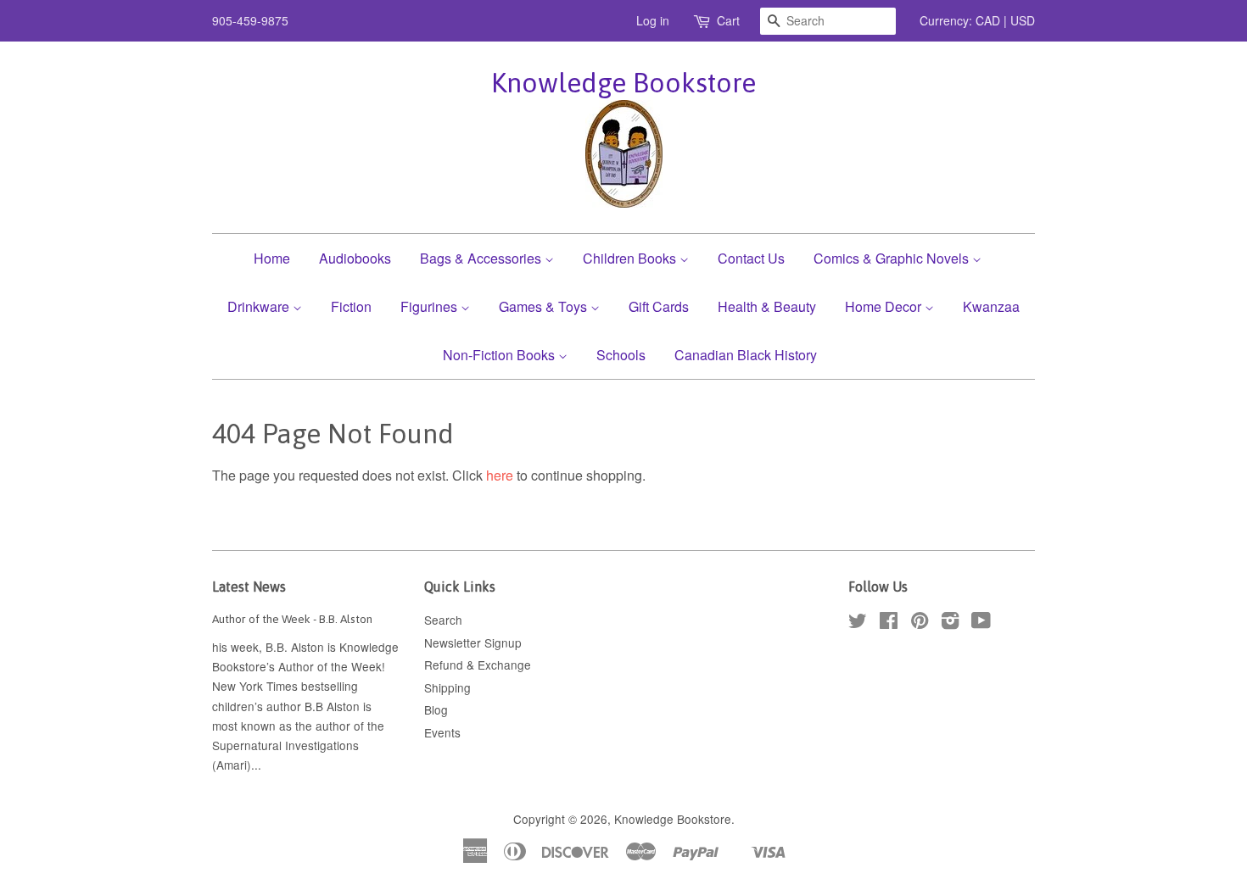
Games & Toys (544, 306)
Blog (436, 709)
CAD (988, 20)
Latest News (249, 586)
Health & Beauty (767, 306)
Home (272, 258)
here (499, 475)
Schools (621, 354)
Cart (728, 20)
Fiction (351, 306)
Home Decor (885, 306)
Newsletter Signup (473, 642)
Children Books (631, 258)
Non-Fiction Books (500, 354)
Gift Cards (659, 306)
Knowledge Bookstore (623, 82)
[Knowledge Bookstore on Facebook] (888, 623)
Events (442, 732)
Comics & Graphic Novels (893, 258)
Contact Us (751, 258)
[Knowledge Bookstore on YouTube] (981, 623)
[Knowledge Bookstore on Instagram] (950, 623)
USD (1022, 20)
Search (443, 619)
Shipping (447, 687)
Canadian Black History (745, 354)
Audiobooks (355, 258)
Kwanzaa (991, 306)
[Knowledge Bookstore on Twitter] (857, 623)
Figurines (430, 306)
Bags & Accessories (482, 258)
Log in (652, 20)
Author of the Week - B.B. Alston (292, 619)
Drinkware (260, 306)
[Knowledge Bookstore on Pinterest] (919, 623)
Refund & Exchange (477, 664)
